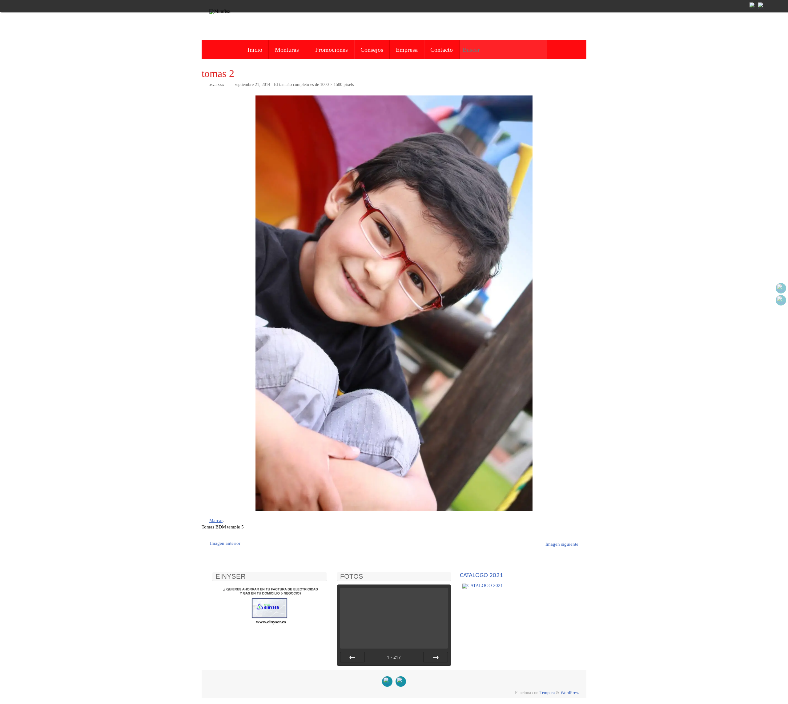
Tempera (547, 692)
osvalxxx (216, 84)
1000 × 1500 (331, 84)
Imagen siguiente (561, 544)
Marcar (216, 520)
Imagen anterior (225, 543)
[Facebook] (761, 6)
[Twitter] (752, 6)
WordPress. (570, 692)
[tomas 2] (394, 303)
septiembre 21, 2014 (252, 84)
